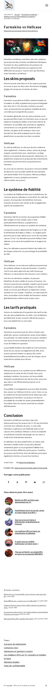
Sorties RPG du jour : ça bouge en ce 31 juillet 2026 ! (20, 601)
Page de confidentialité (14, 665)
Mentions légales (11, 662)
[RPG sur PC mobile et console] (21, 5)
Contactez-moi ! (11, 647)
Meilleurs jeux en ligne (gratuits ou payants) (21, 31)
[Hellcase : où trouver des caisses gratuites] (26, 46)
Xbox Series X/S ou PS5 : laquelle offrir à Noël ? (19, 619)
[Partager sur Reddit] (43, 482)
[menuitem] (46, 5)
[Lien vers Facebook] (46, 685)
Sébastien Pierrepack (27, 462)
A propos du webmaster (15, 644)
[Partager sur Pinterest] (26, 482)
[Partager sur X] (17, 482)
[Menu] (46, 5)
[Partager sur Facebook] (8, 482)
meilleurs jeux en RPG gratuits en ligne (31, 468)
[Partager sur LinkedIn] (35, 482)
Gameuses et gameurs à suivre (18, 651)
